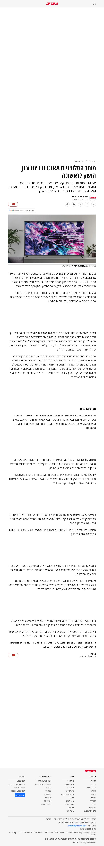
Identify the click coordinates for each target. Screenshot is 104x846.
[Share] (93, 204)
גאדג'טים (84, 656)
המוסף (71, 797)
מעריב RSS (69, 791)
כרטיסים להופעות (90, 811)
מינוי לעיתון (70, 801)
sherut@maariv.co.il (77, 825)
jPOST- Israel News (43, 784)
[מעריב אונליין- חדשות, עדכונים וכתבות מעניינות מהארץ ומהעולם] (52, 4)
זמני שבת (47, 801)
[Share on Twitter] (80, 204)
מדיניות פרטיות (19, 787)
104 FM (48, 797)
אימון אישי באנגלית (44, 781)
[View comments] (13, 204)
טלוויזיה (92, 656)
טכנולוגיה (76, 161)
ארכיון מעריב (69, 804)
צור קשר (71, 781)
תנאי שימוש (21, 781)
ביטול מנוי (70, 811)
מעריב (94, 161)
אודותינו (71, 807)
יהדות (94, 804)
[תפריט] (98, 4)
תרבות (93, 797)
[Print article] (67, 204)
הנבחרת (93, 801)
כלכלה (86, 161)
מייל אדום (70, 787)
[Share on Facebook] (87, 204)
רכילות (93, 794)
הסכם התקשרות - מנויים (16, 784)
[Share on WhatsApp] (74, 204)
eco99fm (47, 794)
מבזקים (93, 784)
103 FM (48, 791)
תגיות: (93, 654)
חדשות (93, 781)
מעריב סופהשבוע (67, 794)
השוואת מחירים (46, 804)
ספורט (93, 791)
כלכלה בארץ (91, 787)
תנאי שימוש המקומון (18, 791)
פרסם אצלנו (69, 784)
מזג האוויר (92, 807)
